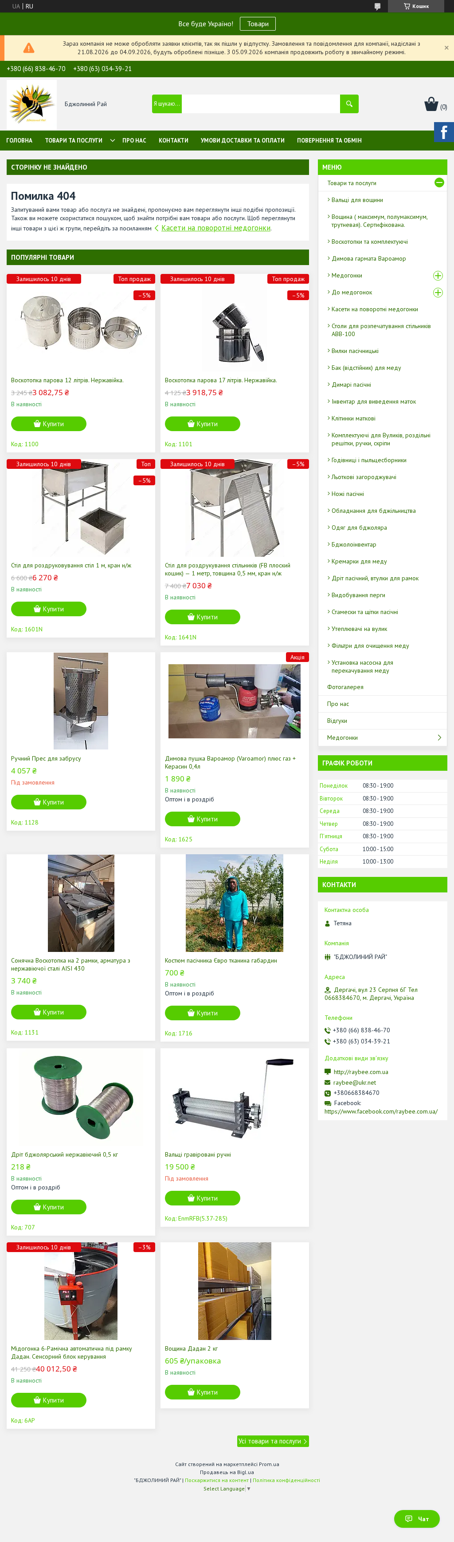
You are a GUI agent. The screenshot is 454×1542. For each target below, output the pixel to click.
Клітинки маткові (354, 418)
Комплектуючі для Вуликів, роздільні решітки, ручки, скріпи (381, 439)
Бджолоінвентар (354, 544)
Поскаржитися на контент (217, 1480)
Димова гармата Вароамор (369, 258)
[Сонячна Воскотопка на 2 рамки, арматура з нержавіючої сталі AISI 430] (81, 903)
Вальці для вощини (357, 200)
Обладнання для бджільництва (374, 511)
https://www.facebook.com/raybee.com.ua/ (381, 1111)
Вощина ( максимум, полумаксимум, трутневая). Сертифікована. (379, 221)
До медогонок (352, 292)
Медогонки (347, 275)
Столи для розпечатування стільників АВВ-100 (381, 330)
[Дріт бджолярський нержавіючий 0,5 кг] (81, 1097)
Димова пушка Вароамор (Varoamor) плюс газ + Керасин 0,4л (230, 762)
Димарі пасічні (351, 384)
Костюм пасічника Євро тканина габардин (221, 960)
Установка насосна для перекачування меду (362, 666)
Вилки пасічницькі (355, 351)
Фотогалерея (345, 687)
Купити (53, 424)
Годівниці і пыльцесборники (369, 460)
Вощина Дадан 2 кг (191, 1348)
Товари (258, 23)
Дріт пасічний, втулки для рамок (375, 578)
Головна (19, 140)
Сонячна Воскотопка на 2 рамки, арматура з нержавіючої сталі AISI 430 (70, 964)
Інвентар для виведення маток (374, 401)
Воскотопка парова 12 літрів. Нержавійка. (67, 380)
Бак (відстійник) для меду (366, 368)
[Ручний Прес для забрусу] (81, 701)
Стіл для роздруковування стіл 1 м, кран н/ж (71, 565)
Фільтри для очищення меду (370, 646)
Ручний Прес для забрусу (46, 758)
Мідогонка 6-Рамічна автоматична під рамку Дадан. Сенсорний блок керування (71, 1352)
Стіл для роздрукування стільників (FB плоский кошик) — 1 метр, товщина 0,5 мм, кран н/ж (227, 569)
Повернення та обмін (329, 140)
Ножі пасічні (348, 494)
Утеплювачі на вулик (359, 629)
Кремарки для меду (359, 561)
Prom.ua (269, 1464)
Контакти (173, 140)
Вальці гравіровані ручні (198, 1154)
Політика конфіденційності (286, 1480)
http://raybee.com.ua (361, 1072)
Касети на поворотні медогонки (215, 228)
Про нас (134, 140)
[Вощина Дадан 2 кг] (234, 1291)
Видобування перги (358, 595)
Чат (423, 1519)
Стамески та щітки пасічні (365, 612)
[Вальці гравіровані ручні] (234, 1097)
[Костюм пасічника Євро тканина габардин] (234, 903)
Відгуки (337, 721)
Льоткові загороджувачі (364, 477)
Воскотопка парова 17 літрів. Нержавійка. (221, 380)
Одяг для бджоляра (359, 527)
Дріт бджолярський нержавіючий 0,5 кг (64, 1154)
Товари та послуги (73, 140)
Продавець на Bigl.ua (227, 1472)
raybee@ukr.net (354, 1082)
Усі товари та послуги (270, 1441)
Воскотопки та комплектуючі (370, 242)
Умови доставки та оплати (243, 140)
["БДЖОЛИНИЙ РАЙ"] (32, 104)
